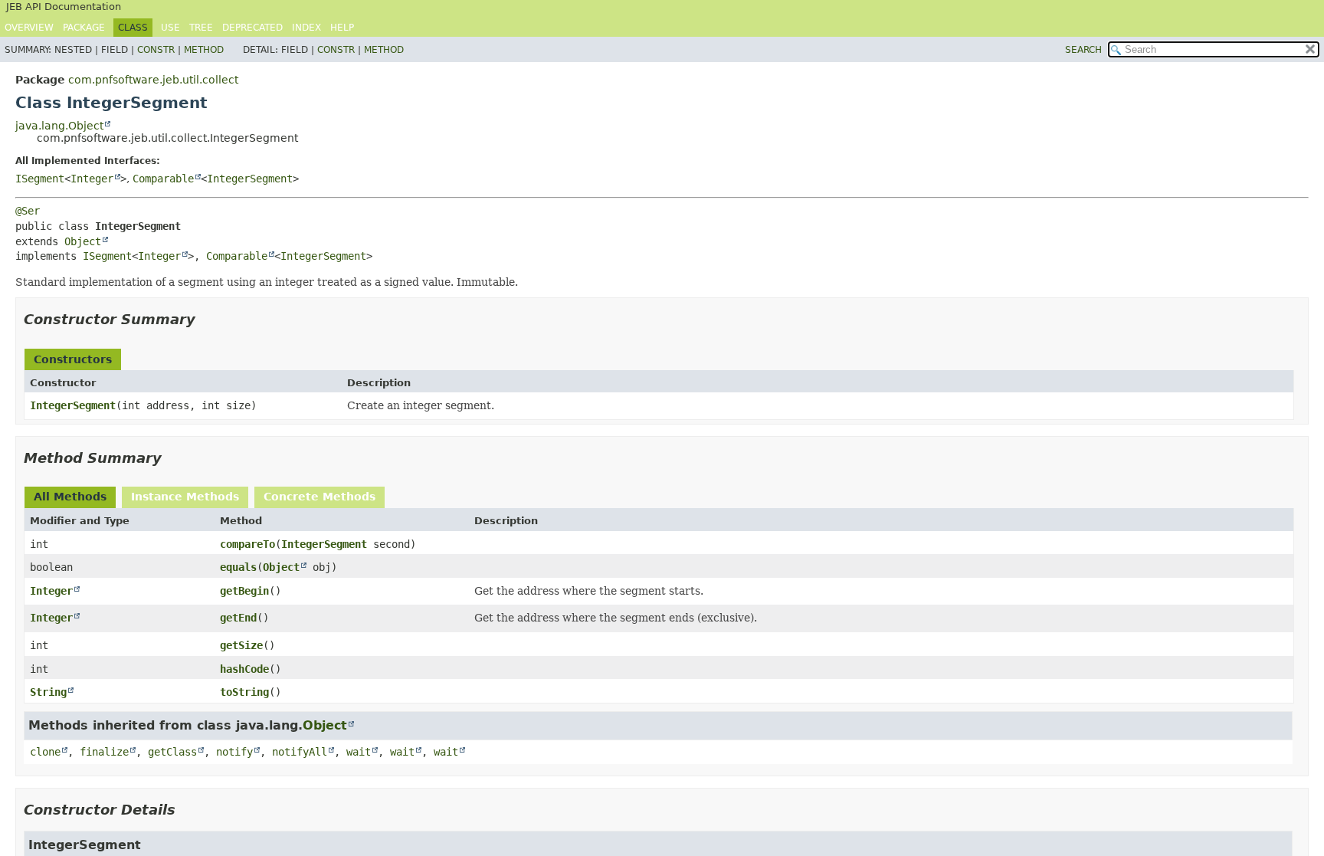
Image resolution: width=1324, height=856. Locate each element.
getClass (172, 752)
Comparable (163, 178)
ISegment (39, 178)
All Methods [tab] (70, 496)
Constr (156, 49)
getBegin (244, 591)
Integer (91, 178)
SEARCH (1083, 49)
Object (82, 241)
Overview (29, 27)
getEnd (238, 618)
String (48, 692)
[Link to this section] (206, 319)
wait (358, 752)
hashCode (244, 669)
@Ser (27, 211)
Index (306, 27)
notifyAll (299, 752)
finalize (104, 752)
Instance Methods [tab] (185, 496)
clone (45, 752)
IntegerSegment (250, 178)
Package (84, 27)
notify (234, 752)
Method (204, 49)
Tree (201, 27)
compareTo (247, 544)
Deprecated (252, 27)
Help (342, 27)
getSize (241, 645)
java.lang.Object (59, 126)
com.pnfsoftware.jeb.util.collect (153, 80)
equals (238, 567)
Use (170, 27)
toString (244, 692)
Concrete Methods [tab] (319, 496)
